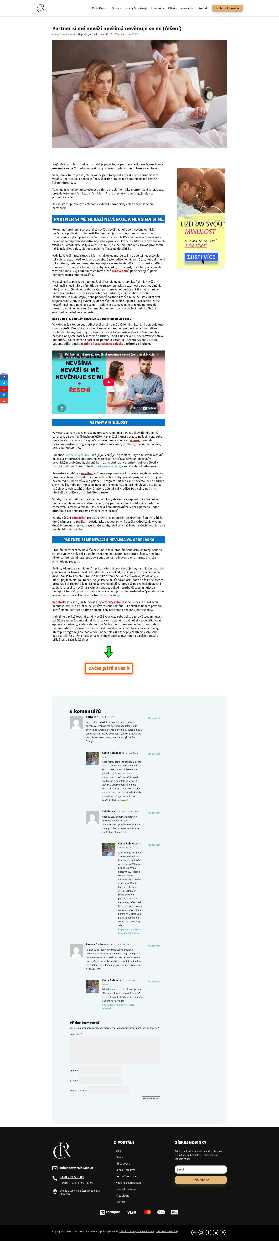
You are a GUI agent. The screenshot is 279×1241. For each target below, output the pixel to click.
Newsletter (187, 8)
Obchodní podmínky (167, 1231)
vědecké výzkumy (77, 455)
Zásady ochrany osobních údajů (136, 1231)
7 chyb (153, 488)
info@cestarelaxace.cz (76, 1168)
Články (172, 8)
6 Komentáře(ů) (129, 34)
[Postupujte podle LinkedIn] (215, 1232)
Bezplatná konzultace (227, 8)
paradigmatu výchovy (107, 466)
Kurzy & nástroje (136, 8)
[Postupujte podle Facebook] (208, 1232)
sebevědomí (120, 271)
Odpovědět (154, 718)
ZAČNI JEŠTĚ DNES (107, 668)
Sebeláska (59, 602)
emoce (134, 440)
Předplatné (121, 1195)
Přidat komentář (151, 1098)
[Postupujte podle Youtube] (194, 1232)
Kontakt (203, 8)
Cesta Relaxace (67, 34)
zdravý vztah (113, 602)
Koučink (156, 8)
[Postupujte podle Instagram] (201, 1232)
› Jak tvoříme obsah (126, 1176)
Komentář (76, 1034)
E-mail (74, 1080)
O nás (115, 8)
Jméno (74, 1070)
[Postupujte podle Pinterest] (223, 1232)
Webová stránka (78, 1090)
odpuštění (78, 518)
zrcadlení (87, 473)
